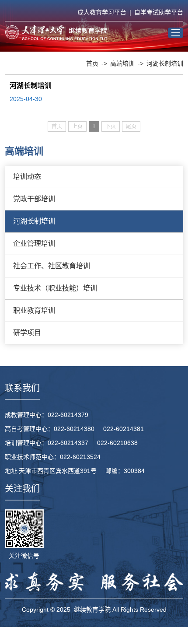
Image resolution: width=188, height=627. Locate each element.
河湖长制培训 (164, 63)
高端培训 (122, 63)
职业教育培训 (34, 310)
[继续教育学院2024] (56, 32)
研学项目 (27, 332)
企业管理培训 (34, 243)
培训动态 (27, 176)
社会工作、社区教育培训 (51, 266)
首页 (92, 63)
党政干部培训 (34, 199)
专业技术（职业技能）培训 (55, 288)
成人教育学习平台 (101, 12)
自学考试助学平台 (158, 12)
